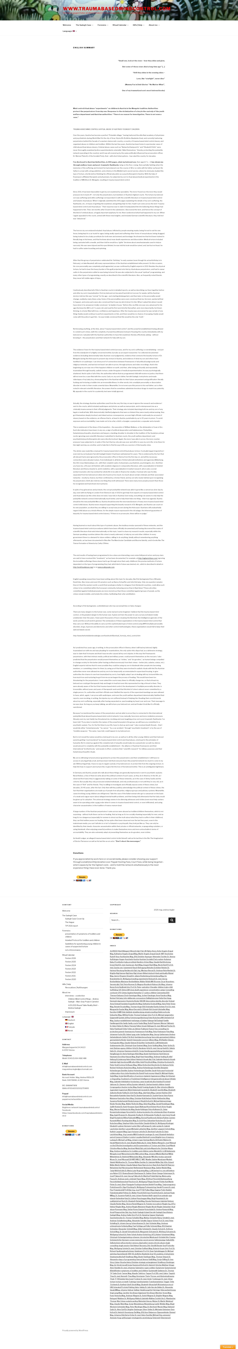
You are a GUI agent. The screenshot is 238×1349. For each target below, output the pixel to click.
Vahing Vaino (134, 1287)
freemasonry (130, 1031)
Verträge (156, 1290)
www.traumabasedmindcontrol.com (117, 8)
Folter (125, 1029)
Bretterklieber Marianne (119, 981)
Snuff (165, 1245)
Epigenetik (114, 1018)
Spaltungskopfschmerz (125, 1251)
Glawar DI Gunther (138, 1043)
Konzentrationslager (118, 1112)
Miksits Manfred (162, 1154)
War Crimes (121, 1301)
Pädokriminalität (116, 1193)
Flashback (118, 1029)
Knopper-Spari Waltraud (137, 1107)
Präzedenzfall (119, 1190)
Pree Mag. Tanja (160, 1184)
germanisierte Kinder (118, 1040)
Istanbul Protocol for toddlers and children (82, 940)
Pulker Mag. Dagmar (153, 1190)
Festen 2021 (70, 976)
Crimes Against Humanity (131, 993)
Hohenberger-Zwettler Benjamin (155, 1068)
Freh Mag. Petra (151, 1031)
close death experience (139, 990)
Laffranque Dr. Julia (148, 1126)
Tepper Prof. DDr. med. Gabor (157, 1273)
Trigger (166, 1282)
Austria (136, 959)
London (132, 1137)
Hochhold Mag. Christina (154, 1062)
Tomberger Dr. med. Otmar (162, 1279)
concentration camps (157, 990)
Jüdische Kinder (116, 1093)
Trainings (132, 1282)
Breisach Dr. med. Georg (158, 979)
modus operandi (165, 1157)
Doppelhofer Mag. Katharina (139, 1004)
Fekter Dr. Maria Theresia (126, 1026)
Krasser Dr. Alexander (127, 1115)
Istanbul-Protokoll (163, 1082)
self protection (126, 1243)
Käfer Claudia (144, 1123)
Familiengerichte (116, 1023)
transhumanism (143, 1282)
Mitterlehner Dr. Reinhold (119, 1157)
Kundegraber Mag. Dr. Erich (132, 1120)
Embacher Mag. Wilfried (119, 1015)
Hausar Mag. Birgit (133, 1057)
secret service (148, 1240)
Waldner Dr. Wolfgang (126, 1298)
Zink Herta (125, 1315)
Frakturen (145, 1029)
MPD (134, 1159)
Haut (142, 1057)
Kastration (122, 1098)
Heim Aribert (131, 1059)
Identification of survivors (134, 1076)
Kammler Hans (124, 1095)
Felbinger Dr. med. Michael (157, 1026)
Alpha (149, 951)
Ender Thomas (134, 1015)
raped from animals (160, 1195)
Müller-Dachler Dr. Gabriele (145, 1162)
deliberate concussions (136, 998)
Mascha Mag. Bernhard (126, 1148)
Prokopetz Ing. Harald (153, 1187)
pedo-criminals (130, 1179)
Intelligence (145, 1079)
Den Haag (167, 998)
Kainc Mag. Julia (140, 1093)
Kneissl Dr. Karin (121, 1107)
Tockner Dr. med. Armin (143, 1279)
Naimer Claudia (126, 1165)
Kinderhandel (122, 1101)
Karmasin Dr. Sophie (150, 1095)
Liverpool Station (122, 1137)
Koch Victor (161, 1107)
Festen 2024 (70, 965)
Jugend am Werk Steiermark (130, 1090)
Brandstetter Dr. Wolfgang (120, 979)
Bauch (135, 968)
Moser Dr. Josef (116, 1159)
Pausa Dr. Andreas (117, 1179)
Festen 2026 (70, 958)
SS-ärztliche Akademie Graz (142, 1254)
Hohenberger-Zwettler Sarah (145, 1070)
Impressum (70, 1012)
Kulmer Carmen (169, 1118)
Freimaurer (162, 1031)
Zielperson (152, 1312)
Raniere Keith (147, 1195)
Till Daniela (121, 1279)
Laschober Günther (117, 1129)
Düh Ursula (153, 1009)
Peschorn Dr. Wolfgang (138, 1182)
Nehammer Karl (116, 1168)
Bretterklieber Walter (137, 981)
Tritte (172, 1282)
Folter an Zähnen (134, 1029)
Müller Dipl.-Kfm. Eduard (164, 1162)
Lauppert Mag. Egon (124, 1132)
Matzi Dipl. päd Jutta (143, 1148)
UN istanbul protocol (165, 1284)
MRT (143, 1159)
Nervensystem (127, 1168)
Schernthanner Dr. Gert (140, 1223)
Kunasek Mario (116, 1120)
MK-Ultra (154, 1157)
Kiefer (154, 1098)
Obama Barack (128, 1173)
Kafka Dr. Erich (128, 1093)
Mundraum (162, 1159)
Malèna (155, 1143)
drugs (139, 1007)
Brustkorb (148, 984)
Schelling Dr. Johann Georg (120, 1223)
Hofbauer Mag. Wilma (133, 1065)
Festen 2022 (70, 972)
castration (146, 987)
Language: (68, 31)
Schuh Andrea (137, 1234)
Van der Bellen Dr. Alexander (162, 1287)
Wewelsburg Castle (151, 1304)
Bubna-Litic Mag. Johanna (162, 984)
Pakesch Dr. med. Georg (124, 1176)
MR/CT (138, 1159)
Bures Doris (114, 987)
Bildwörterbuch (149, 973)
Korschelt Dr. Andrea (134, 1112)
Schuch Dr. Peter (124, 1234)
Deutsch (71, 1020)
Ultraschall (153, 1284)
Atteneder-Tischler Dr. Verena (163, 957)
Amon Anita (156, 951)
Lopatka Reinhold (142, 1137)
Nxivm (115, 1173)
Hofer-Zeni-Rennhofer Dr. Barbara (156, 1065)
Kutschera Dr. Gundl (163, 1120)
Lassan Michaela (131, 1129)
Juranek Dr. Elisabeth (149, 1090)
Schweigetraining (125, 1237)
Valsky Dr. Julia (145, 1287)
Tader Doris (116, 1273)
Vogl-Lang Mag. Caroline (119, 1293)
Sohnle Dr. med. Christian (132, 1248)
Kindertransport (134, 1101)
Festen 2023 (70, 969)
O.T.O (120, 1173)
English (70, 1023)
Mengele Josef (115, 1154)
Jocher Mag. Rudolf (135, 1087)
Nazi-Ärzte (157, 1165)
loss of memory (168, 1137)
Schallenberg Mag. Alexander (128, 1221)
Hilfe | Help (137, 25)
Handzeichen (168, 1051)
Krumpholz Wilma (121, 1118)
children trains (163, 987)
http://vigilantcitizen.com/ (148, 558)
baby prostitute (130, 962)
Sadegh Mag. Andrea (118, 1215)
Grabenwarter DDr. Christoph (121, 1045)
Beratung (120, 970)
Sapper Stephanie (157, 1215)
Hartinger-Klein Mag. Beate (137, 1054)
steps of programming (127, 1259)
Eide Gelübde (127, 1012)
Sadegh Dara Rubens (164, 1212)
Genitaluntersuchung (142, 1037)
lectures (135, 1132)
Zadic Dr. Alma (115, 1309)
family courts (133, 1023)
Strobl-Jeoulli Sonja (124, 1265)
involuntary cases (137, 1082)
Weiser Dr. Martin (158, 1301)
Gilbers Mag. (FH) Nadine (158, 1040)
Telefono (141, 1273)
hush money (149, 1073)
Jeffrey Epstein (132, 1084)
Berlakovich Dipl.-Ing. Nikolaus (136, 970)
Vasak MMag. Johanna (118, 1290)
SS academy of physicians (164, 1254)
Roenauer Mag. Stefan (124, 1209)
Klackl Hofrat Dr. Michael (150, 1101)
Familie (166, 1020)
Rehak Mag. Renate (143, 1201)
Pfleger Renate (153, 1182)
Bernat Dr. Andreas (155, 970)
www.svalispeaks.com (106, 567)
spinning (113, 1254)
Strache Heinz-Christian (129, 1262)
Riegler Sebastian (164, 1207)
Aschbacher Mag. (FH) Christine (132, 957)
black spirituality (161, 973)
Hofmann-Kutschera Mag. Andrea (129, 1068)
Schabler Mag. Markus (140, 1218)
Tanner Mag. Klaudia (130, 1273)
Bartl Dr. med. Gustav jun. (125, 965)
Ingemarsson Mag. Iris (159, 1076)
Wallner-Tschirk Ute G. (157, 1298)
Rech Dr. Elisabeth (128, 1201)
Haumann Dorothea (117, 1057)
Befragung (142, 968)
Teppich (172, 1273)
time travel (129, 1279)
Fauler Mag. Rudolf (145, 1023)
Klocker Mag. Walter (123, 1104)
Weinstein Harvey (145, 1301)
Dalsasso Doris (123, 995)
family (125, 1023)
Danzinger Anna (154, 995)
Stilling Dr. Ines (167, 1259)
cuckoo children (150, 993)
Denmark (113, 1001)
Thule (112, 1279)
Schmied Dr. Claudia (150, 1229)
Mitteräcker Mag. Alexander (140, 1157)
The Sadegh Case (83, 25)
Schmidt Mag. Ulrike (134, 1229)
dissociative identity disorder (157, 1001)
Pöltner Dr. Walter (130, 1193)
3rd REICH (114, 951)
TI (115, 1279)
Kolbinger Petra (146, 1109)
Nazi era (171, 1165)
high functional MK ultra (126, 1062)
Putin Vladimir (166, 1190)
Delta (161, 998)
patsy (169, 1176)
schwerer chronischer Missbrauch (145, 1237)
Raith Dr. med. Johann (133, 1195)
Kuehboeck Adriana (155, 1118)
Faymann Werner (159, 1023)
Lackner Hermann (124, 1126)
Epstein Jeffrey (124, 1018)
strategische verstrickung (142, 1318)
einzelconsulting (151, 1012)
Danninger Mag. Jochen (138, 995)
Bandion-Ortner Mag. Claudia (148, 962)
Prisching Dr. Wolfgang (136, 1187)
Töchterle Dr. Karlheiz (118, 1284)
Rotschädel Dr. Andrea (153, 1209)
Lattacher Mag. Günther (148, 1129)
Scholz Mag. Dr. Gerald (118, 1232)
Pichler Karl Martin (166, 1182)
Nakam (135, 1165)
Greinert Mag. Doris (144, 1045)
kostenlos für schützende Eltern (155, 1112)
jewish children (159, 1084)
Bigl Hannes (120, 973)
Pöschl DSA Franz (144, 1193)
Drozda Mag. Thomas (128, 1007)
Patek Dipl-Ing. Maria (158, 1176)
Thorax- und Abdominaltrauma (162, 1276)
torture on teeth (122, 1282)
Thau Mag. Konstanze (136, 1276)
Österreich (156, 1318)
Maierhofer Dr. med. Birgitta (126, 1143)
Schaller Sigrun (146, 1221)
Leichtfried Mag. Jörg (118, 1134)
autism (160, 959)
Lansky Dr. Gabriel (163, 1126)
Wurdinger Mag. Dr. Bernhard (145, 1307)
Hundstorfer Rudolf (136, 1073)
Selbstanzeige (160, 1240)
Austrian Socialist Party (148, 959)
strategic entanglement (148, 1262)
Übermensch (166, 1318)
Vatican (131, 1290)
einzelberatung (138, 1012)
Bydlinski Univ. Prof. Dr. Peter (130, 987)
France (151, 1029)
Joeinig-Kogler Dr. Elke (151, 1087)
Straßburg (162, 1262)
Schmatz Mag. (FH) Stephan (161, 1226)
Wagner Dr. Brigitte (154, 1295)
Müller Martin (115, 1165)
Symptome (160, 1268)
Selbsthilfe (170, 1240)
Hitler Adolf (140, 1062)
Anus (118, 957)
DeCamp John (121, 998)
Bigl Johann (138, 973)
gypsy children (126, 1048)
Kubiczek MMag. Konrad (137, 1118)
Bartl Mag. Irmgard (142, 965)
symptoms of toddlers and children (134, 1271)
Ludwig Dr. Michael (117, 1140)
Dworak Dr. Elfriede (141, 1009)
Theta (147, 1276)
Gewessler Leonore (140, 1040)
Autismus (167, 959)
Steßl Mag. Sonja (155, 1259)
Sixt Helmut (134, 1245)
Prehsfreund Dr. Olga (118, 1187)
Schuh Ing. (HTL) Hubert (152, 1234)
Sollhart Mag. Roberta (150, 1248)
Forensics (102, 25)
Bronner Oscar (159, 981)
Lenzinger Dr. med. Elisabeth (155, 1134)
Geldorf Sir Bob (128, 1037)
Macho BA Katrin (156, 1140)
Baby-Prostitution (117, 962)
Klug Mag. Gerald (154, 1104)
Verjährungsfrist (146, 1290)
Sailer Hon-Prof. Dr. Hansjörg (138, 1215)
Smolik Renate (156, 1245)
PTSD (142, 1190)
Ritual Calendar (119, 25)
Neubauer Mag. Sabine (152, 1168)
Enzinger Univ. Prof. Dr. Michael (152, 1015)
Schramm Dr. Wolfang (157, 1232)
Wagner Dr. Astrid (140, 1295)
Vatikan (137, 1290)
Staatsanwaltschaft (117, 1257)
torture (113, 1282)
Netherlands (138, 1168)
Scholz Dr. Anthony (165, 1229)
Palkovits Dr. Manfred (142, 1176)
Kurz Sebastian (149, 1120)
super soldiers (149, 1268)
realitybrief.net (115, 1201)
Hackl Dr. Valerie (169, 1048)
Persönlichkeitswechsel (119, 1182)
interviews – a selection (75, 996)
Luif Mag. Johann (131, 1140)
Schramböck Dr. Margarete (138, 1232)
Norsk (70, 1031)
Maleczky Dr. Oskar (144, 1143)
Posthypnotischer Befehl (144, 1184)
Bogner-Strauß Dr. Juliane (130, 976)
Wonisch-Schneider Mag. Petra (122, 1307)
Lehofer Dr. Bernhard (147, 1132)
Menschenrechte (128, 1154)
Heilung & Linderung (118, 1059)
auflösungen (126, 1318)
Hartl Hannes (154, 1054)
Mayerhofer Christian (159, 1148)
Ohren (154, 1173)
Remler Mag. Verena (124, 1204)
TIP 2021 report (71, 926)
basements (128, 968)
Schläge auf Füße (143, 1226)
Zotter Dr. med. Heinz (138, 1315)
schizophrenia (115, 1226)
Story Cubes (115, 1262)
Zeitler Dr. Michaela (155, 1309)
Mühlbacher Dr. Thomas (125, 1162)
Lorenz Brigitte (155, 1137)
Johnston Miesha (167, 1087)
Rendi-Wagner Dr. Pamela (142, 1204)
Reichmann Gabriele (159, 1201)
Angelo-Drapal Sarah (152, 954)
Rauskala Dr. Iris (162, 1198)
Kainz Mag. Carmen (154, 1093)
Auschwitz (129, 959)
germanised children (167, 1037)
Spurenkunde (122, 1254)
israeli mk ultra (150, 1082)
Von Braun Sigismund (138, 1293)
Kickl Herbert (147, 1098)
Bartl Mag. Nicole (156, 965)
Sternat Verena (142, 1259)
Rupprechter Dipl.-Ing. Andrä (126, 1212)
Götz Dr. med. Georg (154, 1048)
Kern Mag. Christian (133, 1098)
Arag (119, 1318)
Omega (160, 1173)
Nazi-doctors (147, 1165)
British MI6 (150, 981)
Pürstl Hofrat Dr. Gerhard (160, 1193)
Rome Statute (138, 1209)
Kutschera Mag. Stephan (119, 1123)
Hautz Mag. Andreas (152, 1057)
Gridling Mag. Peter (159, 1045)
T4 (111, 1273)
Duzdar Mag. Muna (126, 1009)
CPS (119, 993)
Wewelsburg (139, 1304)
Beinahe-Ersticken (154, 968)
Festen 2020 (70, 979)
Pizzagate (130, 1184)
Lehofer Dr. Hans (162, 1132)
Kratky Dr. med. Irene (162, 1115)
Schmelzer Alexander (118, 1229)
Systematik (153, 1271)
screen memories (136, 1240)
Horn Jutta (125, 1073)
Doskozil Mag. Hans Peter (160, 1004)
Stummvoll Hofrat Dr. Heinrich (143, 1265)
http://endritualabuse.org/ (83, 567)
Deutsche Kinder (132, 1001)
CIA (119, 990)
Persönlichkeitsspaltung (162, 1179)
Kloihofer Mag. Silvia (140, 1104)
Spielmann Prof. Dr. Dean (144, 1251)
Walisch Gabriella (142, 1298)
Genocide (155, 1037)
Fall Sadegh (158, 1020)
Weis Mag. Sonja (126, 1304)
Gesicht (130, 1040)
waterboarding (132, 1301)
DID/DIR (143, 1001)
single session (124, 1245)
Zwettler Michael (152, 1315)
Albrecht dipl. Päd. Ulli (138, 951)
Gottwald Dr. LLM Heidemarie (156, 1043)
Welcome (67, 25)
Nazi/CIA (164, 1165)
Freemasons (140, 1031)
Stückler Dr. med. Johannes (124, 1268)
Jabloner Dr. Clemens (118, 1084)
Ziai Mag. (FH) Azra (141, 1312)
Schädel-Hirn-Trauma (167, 1237)
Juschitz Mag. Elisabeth (166, 1090)
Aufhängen (114, 959)
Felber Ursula (141, 1026)
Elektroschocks (164, 1012)
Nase (140, 1165)
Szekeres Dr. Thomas (166, 1271)
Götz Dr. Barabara (139, 1048)
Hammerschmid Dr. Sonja (134, 1051)
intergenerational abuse (159, 1079)
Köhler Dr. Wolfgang (158, 1123)
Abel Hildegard (124, 951)
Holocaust (161, 1070)
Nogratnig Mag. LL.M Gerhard (148, 1171)
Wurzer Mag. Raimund (165, 1307)
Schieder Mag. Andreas (159, 1223)
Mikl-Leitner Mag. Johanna (145, 1154)
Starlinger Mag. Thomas (152, 1257)
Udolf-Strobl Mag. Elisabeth (137, 1284)
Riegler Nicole (151, 1207)
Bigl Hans (129, 973)
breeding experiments (139, 979)
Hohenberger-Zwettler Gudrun (122, 1070)
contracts (114, 993)
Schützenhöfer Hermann (119, 1240)
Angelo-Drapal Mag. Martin (132, 954)
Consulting (170, 990)
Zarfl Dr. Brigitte (127, 1309)
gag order (136, 1034)
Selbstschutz (115, 1243)
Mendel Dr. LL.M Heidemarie (164, 1151)
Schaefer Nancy (156, 1218)
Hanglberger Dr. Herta (118, 1054)
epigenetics (169, 1015)
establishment (125, 1020)
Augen (122, 959)
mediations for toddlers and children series (137, 1151)
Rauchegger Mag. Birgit (146, 1198)
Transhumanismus (156, 1282)
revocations (157, 1204)
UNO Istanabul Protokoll (119, 1287)
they (161, 1315)
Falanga (151, 1020)
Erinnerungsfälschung (139, 1018)
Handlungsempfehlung (153, 1051)
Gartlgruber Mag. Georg (149, 1034)
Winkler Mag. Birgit (167, 1304)
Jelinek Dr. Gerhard (145, 1084)
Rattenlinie (120, 1198)
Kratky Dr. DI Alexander (145, 1115)
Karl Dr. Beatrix (136, 1095)
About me (153, 25)
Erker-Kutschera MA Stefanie (159, 1018)
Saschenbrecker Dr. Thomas (121, 1218)
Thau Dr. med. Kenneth (118, 1276)
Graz (134, 1045)
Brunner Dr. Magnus (136, 984)
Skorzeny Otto (145, 1245)
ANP (162, 954)
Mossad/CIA (127, 1159)
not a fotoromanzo (73, 950)
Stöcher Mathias (161, 1265)
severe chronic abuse (156, 1243)
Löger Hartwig (143, 1140)
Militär (171, 1154)
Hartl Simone (164, 1054)
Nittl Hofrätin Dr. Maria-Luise (125, 1171)
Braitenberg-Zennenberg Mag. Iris (153, 976)
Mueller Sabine (151, 1159)
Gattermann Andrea (167, 1034)
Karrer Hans (163, 1095)
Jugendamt (114, 1090)
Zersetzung (128, 1312)
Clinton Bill (125, 990)
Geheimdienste (116, 1037)
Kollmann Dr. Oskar (160, 1109)
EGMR (119, 1012)
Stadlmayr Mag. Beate (134, 1257)
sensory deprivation (140, 1243)
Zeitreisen (166, 1309)
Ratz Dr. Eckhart (131, 1198)
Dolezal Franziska (121, 1004)
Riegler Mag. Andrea (124, 1207)
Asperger (148, 957)
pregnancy (171, 1184)
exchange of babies (139, 1020)
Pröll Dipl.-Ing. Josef (132, 1190)
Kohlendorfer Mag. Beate (130, 1109)
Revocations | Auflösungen (76, 987)
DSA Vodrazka (147, 1007)
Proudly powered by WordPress (75, 1330)
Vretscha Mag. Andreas (123, 1295)
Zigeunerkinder (163, 1312)
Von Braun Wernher (154, 1293)
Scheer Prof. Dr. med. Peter (163, 1221)
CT (143, 993)
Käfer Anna (134, 1123)
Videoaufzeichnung (168, 1290)
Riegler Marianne (138, 1207)
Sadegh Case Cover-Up (74, 919)
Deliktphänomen (152, 998)
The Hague (69, 922)
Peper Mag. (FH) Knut (145, 1179)
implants (147, 1076)
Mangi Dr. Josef (164, 1143)
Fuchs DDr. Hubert (125, 1034)
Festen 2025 (70, 962)
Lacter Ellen (136, 1126)
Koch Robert (152, 1107)
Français (71, 1027)
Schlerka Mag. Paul (128, 1226)
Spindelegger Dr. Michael (164, 1251)
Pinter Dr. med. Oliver (118, 1184)
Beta (165, 970)
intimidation (125, 1082)
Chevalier (153, 987)
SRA (129, 1254)
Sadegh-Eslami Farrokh (147, 1212)
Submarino (139, 1268)
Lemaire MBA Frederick (135, 1134)
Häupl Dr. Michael (161, 1073)
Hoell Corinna (120, 1065)
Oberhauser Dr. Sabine (142, 1173)
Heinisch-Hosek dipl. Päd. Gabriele (149, 1059)
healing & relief (166, 1057)
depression (121, 1001)
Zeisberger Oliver (140, 1309)
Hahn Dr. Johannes (117, 1051)
